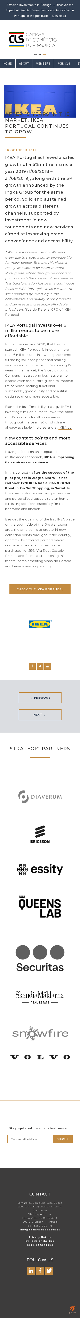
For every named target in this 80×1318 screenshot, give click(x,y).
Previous (41, 697)
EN (44, 54)
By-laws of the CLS (40, 1240)
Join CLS (63, 63)
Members (43, 63)
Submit (62, 1139)
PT (36, 54)
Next (38, 715)
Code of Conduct (40, 1244)
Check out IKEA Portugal (40, 589)
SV (40, 54)
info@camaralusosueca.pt (40, 1229)
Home (7, 63)
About (24, 63)
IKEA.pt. (65, 427)
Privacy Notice (40, 1237)
